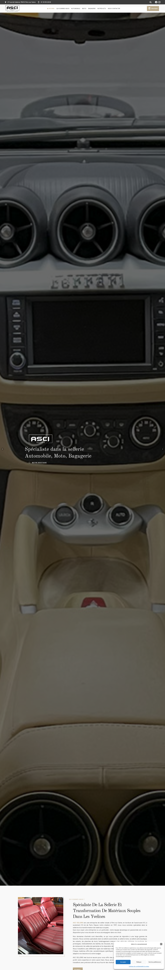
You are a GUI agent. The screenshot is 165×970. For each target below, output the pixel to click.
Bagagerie (91, 8)
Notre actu (101, 8)
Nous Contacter (114, 8)
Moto (84, 8)
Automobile (75, 8)
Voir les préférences (154, 962)
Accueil (52, 8)
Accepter (123, 962)
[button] (161, 944)
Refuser (138, 962)
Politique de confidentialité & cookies (139, 966)
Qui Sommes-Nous (62, 8)
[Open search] (150, 2)
